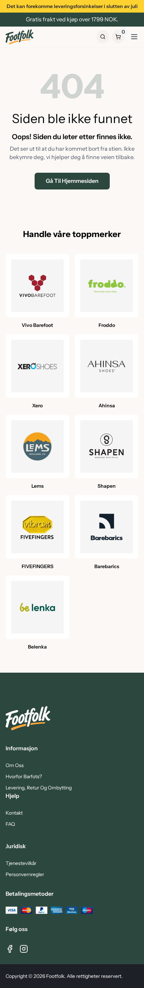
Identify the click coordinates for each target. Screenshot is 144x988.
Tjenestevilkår (21, 863)
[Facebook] (10, 949)
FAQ (10, 824)
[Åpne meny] (134, 37)
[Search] (102, 36)
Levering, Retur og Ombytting (39, 788)
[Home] (20, 36)
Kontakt (14, 813)
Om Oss (15, 765)
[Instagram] (24, 949)
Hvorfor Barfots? (24, 776)
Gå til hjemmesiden (72, 181)
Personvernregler (25, 874)
